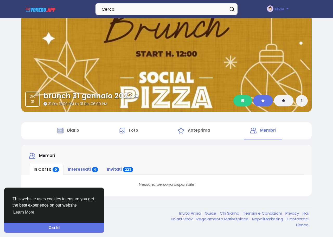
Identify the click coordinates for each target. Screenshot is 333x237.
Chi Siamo (230, 213)
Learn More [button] (23, 212)
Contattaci (298, 219)
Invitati (119, 169)
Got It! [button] (54, 228)
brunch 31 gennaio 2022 (87, 96)
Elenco (302, 225)
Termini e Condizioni (263, 213)
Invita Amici (190, 213)
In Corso (45, 169)
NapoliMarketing (268, 219)
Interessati (82, 169)
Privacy (292, 213)
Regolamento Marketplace (222, 219)
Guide (211, 213)
